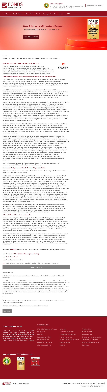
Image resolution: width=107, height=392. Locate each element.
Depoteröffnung (18, 14)
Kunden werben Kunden (67, 334)
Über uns (62, 14)
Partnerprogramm (43, 339)
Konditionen (6, 14)
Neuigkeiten (41, 331)
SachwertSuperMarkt (66, 331)
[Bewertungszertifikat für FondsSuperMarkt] (47, 5)
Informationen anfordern (90, 339)
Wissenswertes (87, 334)
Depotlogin (85, 345)
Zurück (7, 311)
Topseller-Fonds (87, 331)
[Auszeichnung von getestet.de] (35, 361)
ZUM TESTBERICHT (31, 37)
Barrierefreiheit (99, 386)
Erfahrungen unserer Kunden (91, 337)
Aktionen (63, 329)
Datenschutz (75, 383)
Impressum (100, 383)
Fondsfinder (30, 14)
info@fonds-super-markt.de (75, 6)
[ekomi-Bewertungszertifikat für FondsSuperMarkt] (7, 361)
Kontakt (62, 345)
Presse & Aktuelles (66, 337)
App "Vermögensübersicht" (91, 342)
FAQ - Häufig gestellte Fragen (47, 329)
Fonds (38, 14)
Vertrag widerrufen (87, 386)
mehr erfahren (36, 267)
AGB (69, 383)
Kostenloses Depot (12, 257)
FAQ (68, 14)
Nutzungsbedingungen (88, 383)
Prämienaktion (86, 329)
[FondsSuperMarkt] (12, 5)
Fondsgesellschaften (49, 14)
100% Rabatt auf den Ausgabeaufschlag (26, 254)
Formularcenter (65, 342)
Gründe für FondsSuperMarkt (69, 339)
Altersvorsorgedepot (44, 345)
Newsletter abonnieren (44, 342)
